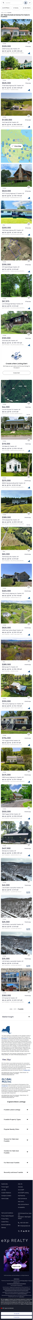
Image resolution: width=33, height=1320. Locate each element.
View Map (17, 146)
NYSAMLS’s (5, 1038)
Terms (22, 1303)
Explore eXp (4, 1184)
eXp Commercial (22, 1198)
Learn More (21, 1296)
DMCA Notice (16, 1278)
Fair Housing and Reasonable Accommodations (16, 1283)
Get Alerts (27, 8)
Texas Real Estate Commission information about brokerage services (16, 1288)
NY (15, 1009)
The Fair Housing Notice (22, 1293)
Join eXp (3, 1189)
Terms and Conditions (7, 1213)
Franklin (20, 1009)
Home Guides (4, 1198)
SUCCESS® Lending (23, 1192)
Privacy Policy (5, 1218)
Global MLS (5, 1086)
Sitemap (3, 1227)
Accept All (16, 1313)
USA (11, 1009)
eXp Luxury (21, 1201)
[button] (16, 1017)
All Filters (6, 8)
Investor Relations (6, 1192)
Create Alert (16, 373)
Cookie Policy (4, 1221)
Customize (16, 1317)
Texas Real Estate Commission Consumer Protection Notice (16, 1290)
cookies (6, 1299)
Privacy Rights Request (7, 1215)
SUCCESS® (21, 1189)
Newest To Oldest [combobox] (16, 8)
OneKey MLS (26, 1070)
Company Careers (6, 1195)
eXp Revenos (21, 1195)
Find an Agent (5, 1186)
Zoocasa (20, 1186)
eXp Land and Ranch (23, 1204)
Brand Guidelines (5, 1224)
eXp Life (20, 1184)
